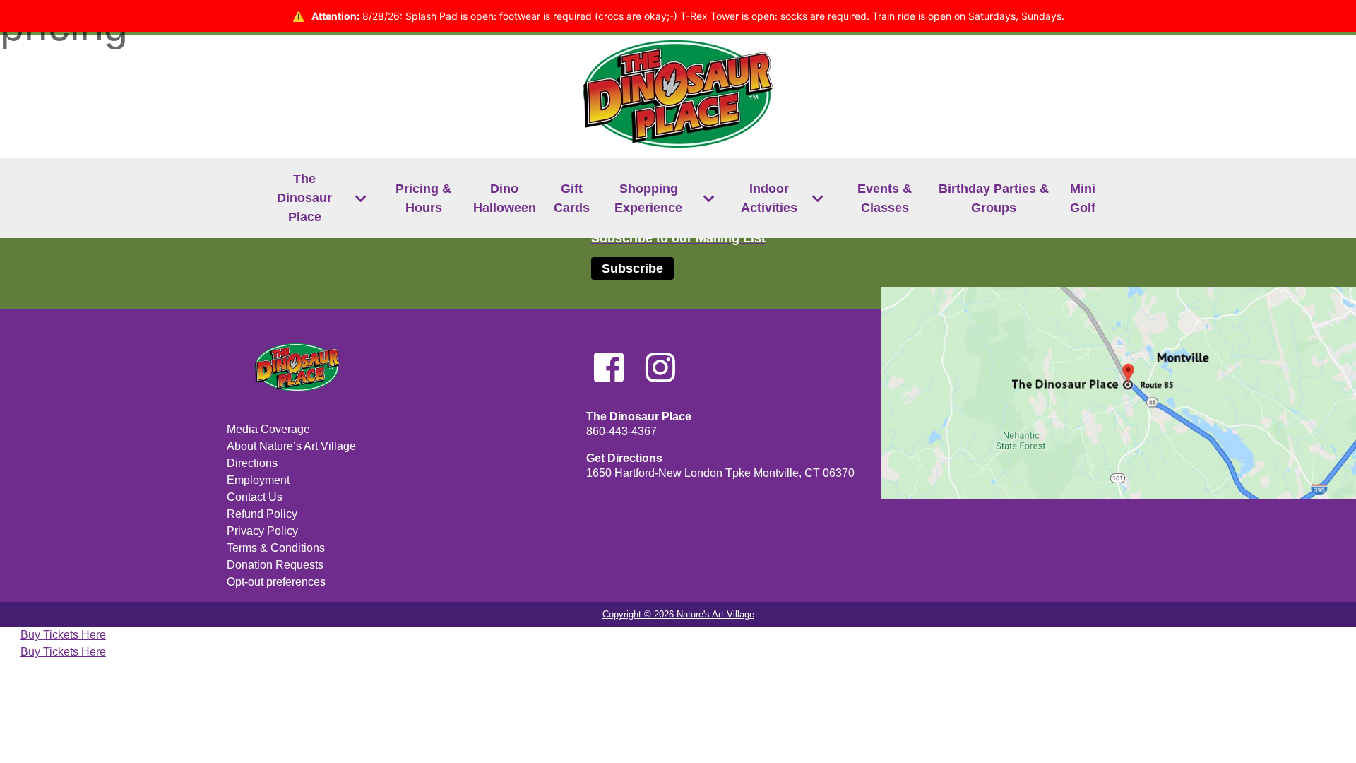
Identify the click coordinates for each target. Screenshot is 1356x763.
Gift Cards (572, 198)
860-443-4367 (621, 431)
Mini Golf (1082, 198)
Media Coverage (268, 429)
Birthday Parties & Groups (994, 198)
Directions (252, 463)
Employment (258, 480)
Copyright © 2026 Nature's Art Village (678, 614)
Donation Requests (275, 565)
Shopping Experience (648, 198)
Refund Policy (262, 514)
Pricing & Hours (423, 198)
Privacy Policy (262, 531)
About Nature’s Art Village (291, 446)
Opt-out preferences (276, 582)
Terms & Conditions (276, 548)
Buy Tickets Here (63, 635)
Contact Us (254, 497)
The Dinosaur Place (304, 198)
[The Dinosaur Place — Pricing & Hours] (175, 467)
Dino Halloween (504, 198)
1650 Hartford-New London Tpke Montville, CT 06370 (720, 473)
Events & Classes (884, 198)
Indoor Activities (769, 198)
